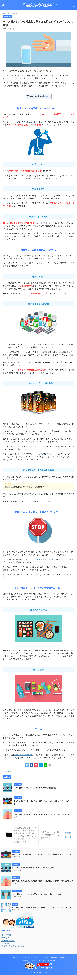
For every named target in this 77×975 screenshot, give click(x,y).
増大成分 (27, 957)
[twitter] (27, 765)
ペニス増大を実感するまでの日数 (39, 559)
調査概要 (62, 957)
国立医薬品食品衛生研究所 (12, 946)
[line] (45, 765)
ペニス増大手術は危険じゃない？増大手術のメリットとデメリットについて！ (41, 907)
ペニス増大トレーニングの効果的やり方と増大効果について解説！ (37, 894)
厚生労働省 (6, 935)
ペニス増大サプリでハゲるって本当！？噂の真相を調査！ (36, 788)
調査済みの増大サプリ (23, 755)
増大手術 (34, 957)
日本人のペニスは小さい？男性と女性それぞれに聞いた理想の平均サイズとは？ (42, 881)
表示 (48, 96)
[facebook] (31, 765)
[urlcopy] (50, 765)
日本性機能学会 (8, 943)
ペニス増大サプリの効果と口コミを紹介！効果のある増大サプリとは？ (38, 961)
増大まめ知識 (8, 771)
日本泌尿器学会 (8, 940)
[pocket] (36, 765)
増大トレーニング (43, 957)
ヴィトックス (38, 454)
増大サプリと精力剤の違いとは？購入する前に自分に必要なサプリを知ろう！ (41, 854)
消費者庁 (5, 938)
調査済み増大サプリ (18, 957)
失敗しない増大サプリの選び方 (38, 6)
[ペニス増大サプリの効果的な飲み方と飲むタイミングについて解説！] (41, 765)
